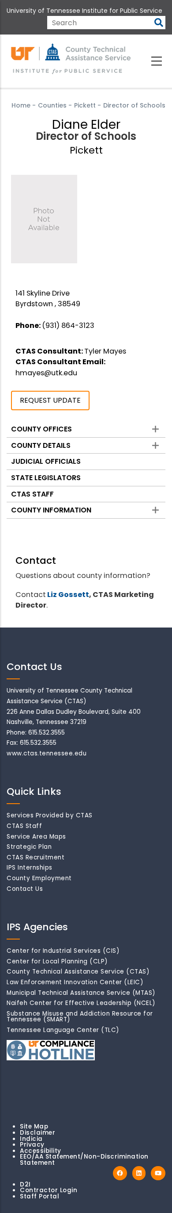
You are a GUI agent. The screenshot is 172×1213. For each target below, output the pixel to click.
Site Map (34, 1126)
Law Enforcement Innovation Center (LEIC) (75, 982)
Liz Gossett (68, 594)
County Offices (41, 429)
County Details (41, 445)
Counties (52, 105)
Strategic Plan (29, 847)
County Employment (39, 878)
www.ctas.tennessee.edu (46, 753)
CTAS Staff (32, 494)
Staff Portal (39, 1196)
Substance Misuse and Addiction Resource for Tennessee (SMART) (80, 1016)
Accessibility (40, 1151)
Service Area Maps (36, 836)
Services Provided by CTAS (50, 815)
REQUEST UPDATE (50, 400)
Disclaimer (37, 1132)
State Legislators (46, 478)
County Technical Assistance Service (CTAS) (78, 971)
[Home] (71, 59)
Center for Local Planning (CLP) (57, 961)
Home (20, 105)
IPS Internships (29, 867)
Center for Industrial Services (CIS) (63, 951)
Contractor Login (48, 1190)
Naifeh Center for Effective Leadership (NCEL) (81, 1003)
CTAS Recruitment (35, 857)
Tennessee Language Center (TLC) (63, 1030)
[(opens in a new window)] (120, 1173)
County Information (51, 510)
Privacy (32, 1144)
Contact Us (25, 889)
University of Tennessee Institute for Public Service (84, 10)
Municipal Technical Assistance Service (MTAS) (81, 993)
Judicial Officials (46, 461)
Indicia (31, 1139)
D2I (25, 1184)
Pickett (85, 105)
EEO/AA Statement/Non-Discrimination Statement (84, 1159)
